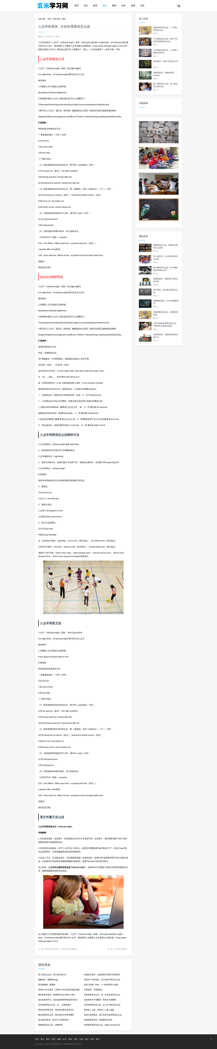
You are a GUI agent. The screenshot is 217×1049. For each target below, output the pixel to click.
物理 (114, 5)
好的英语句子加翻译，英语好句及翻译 (100, 1000)
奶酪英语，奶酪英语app (48, 980)
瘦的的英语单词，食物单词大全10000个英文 (56, 995)
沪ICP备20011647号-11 (72, 1044)
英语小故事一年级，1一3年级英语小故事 (101, 985)
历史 (142, 5)
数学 (95, 5)
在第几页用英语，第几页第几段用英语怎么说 (103, 1015)
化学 (123, 5)
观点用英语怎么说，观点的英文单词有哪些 (56, 1015)
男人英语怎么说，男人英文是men (52, 974)
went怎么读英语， (121, 949)
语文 (86, 5)
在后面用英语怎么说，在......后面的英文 (54, 1005)
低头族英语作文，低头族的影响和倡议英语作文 (58, 1000)
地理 (133, 5)
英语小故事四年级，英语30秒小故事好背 (61, 949)
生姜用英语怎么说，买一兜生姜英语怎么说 (102, 995)
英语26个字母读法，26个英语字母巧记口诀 (102, 980)
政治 (87, 1039)
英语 (105, 5)
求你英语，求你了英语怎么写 (165, 61)
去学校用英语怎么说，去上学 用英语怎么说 (102, 1005)
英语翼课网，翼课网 (46, 985)
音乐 (92, 1039)
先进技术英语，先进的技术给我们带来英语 (102, 974)
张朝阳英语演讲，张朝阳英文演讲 (98, 1020)
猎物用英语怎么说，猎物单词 (50, 1025)
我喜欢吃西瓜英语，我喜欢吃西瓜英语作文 (56, 1010)
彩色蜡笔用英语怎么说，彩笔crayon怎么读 (102, 1025)
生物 (81, 1039)
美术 (98, 1039)
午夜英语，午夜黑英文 (93, 990)
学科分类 (56, 19)
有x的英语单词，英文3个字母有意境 (53, 1020)
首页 (76, 5)
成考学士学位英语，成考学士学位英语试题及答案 (59, 990)
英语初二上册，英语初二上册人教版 (99, 1010)
